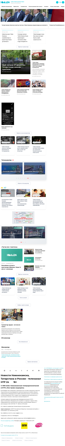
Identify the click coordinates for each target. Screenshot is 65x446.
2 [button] (18, 178)
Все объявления (23, 341)
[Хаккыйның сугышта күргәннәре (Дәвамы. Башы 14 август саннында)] (12, 255)
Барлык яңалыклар (7, 6)
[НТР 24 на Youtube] (10, 370)
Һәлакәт (46, 6)
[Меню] (63, 2)
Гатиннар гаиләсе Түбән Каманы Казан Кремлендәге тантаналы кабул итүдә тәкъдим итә (23, 38)
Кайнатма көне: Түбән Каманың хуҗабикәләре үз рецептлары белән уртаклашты (7, 38)
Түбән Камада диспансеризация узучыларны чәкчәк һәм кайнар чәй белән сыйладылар (38, 202)
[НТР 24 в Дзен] (38, 370)
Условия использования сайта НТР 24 (9, 435)
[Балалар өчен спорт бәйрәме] (29, 268)
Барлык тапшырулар (23, 183)
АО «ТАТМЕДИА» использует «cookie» (53, 368)
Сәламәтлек (24, 6)
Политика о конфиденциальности (53, 376)
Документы (47, 401)
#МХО (2, 322)
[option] (7, 6)
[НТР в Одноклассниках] (21, 370)
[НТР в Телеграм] (27, 370)
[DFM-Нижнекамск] (24, 426)
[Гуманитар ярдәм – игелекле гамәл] (12, 315)
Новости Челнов (6, 440)
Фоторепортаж (17, 227)
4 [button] (22, 178)
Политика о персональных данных (53, 379)
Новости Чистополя (17, 440)
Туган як (3, 263)
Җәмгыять (16, 6)
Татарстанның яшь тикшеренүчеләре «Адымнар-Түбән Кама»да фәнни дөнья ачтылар (10, 356)
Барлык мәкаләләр (23, 274)
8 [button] (30, 178)
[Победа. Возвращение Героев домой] (23, 217)
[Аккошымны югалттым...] (29, 260)
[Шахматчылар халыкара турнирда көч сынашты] (29, 251)
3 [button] (20, 178)
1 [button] (16, 178)
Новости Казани (19, 438)
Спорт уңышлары (54, 6)
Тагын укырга (23, 297)
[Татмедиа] (7, 426)
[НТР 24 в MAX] (4, 370)
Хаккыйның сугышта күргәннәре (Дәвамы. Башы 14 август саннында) (11, 267)
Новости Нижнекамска (7, 438)
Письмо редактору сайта (7, 420)
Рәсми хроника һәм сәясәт (35, 6)
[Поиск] (57, 2)
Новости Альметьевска (31, 438)
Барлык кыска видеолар (23, 133)
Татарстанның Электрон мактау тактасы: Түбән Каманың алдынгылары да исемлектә (24, 25)
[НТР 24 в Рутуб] (33, 370)
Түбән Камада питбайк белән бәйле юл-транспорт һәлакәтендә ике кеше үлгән (38, 149)
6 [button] (26, 178)
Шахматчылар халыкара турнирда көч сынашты (40, 251)
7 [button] (28, 178)
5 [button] (24, 178)
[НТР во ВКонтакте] (16, 370)
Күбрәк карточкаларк (23, 305)
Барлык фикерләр (32, 361)
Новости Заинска (29, 440)
